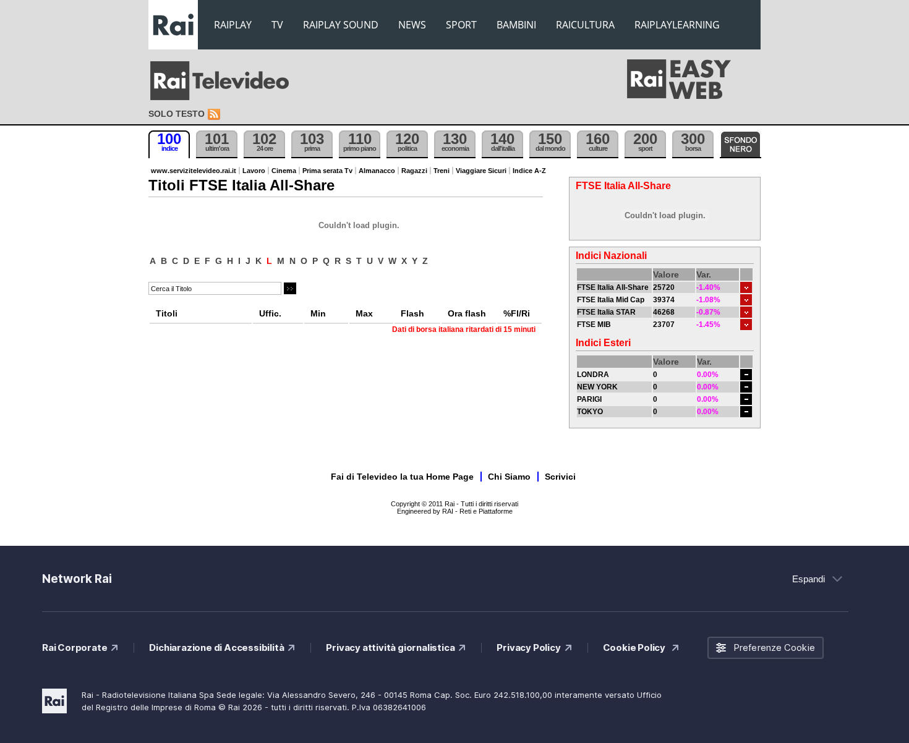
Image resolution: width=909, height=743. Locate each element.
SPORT (461, 25)
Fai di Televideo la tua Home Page (402, 477)
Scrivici (560, 477)
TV (277, 25)
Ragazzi (414, 170)
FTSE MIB (594, 324)
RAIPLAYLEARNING (677, 25)
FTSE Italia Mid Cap (610, 299)
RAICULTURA (585, 25)
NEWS (412, 25)
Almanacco (377, 170)
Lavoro (253, 170)
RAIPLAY (233, 25)
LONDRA (593, 374)
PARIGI (589, 399)
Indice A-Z (529, 170)
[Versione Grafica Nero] (740, 144)
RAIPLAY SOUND (340, 25)
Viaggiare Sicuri (481, 170)
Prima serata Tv (327, 170)
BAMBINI (516, 25)
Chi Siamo (509, 477)
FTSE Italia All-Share (613, 287)
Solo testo (176, 114)
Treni (441, 170)
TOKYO (590, 411)
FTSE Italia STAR (606, 312)
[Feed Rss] (215, 115)
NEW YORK (597, 387)
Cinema (283, 170)
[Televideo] (225, 81)
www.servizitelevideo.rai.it (193, 170)
